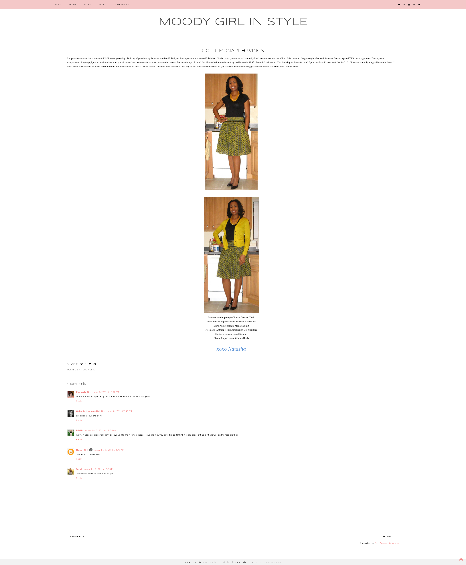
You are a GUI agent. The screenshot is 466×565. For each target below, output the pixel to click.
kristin (79, 430)
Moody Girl (82, 450)
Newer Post (78, 536)
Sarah (79, 469)
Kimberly (81, 392)
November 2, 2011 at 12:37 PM (103, 392)
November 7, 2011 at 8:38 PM (99, 469)
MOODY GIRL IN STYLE (233, 22)
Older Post (385, 536)
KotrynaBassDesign (268, 562)
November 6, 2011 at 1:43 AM (109, 450)
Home (58, 4)
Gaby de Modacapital (88, 411)
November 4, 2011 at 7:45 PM (116, 411)
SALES (87, 4)
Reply (79, 401)
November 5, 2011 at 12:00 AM (100, 430)
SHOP (102, 4)
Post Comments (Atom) (386, 543)
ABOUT (72, 4)
